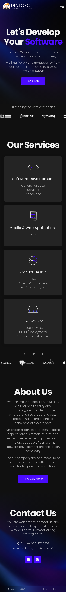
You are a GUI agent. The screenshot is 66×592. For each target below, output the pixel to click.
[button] (62, 6)
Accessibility (49, 589)
